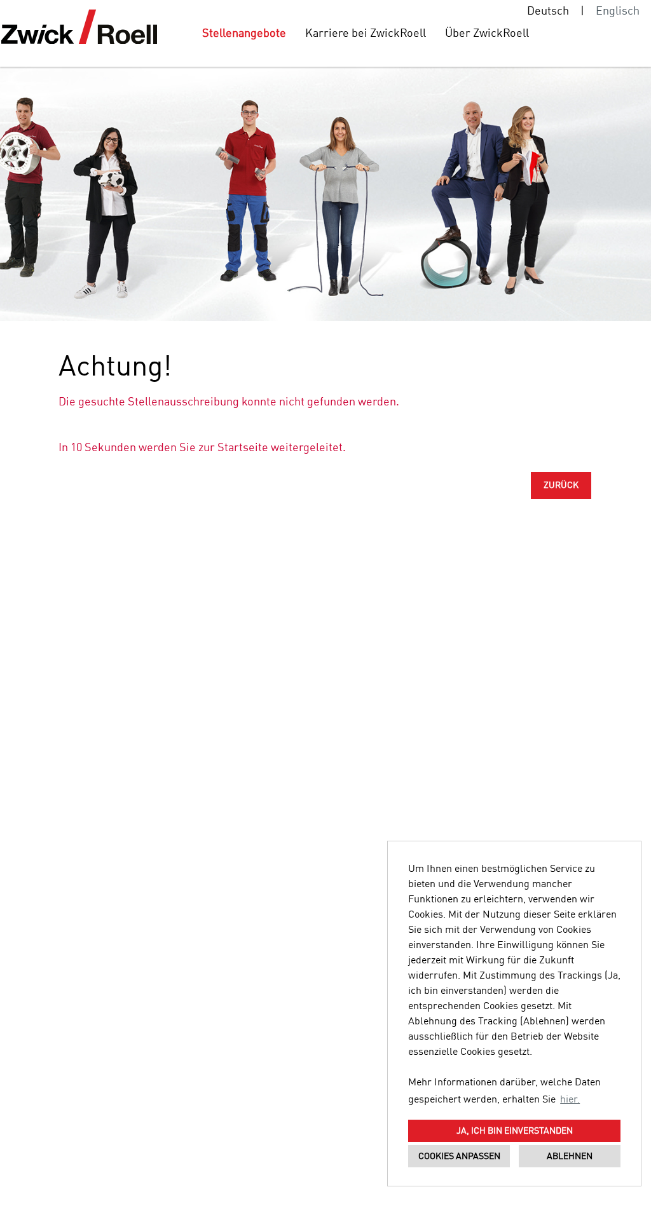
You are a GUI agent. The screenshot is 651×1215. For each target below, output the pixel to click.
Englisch (618, 11)
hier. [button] (570, 1100)
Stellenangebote (244, 33)
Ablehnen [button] (570, 1156)
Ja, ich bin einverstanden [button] (514, 1131)
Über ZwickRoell (487, 33)
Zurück (561, 485)
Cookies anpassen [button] (459, 1156)
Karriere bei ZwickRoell (365, 33)
